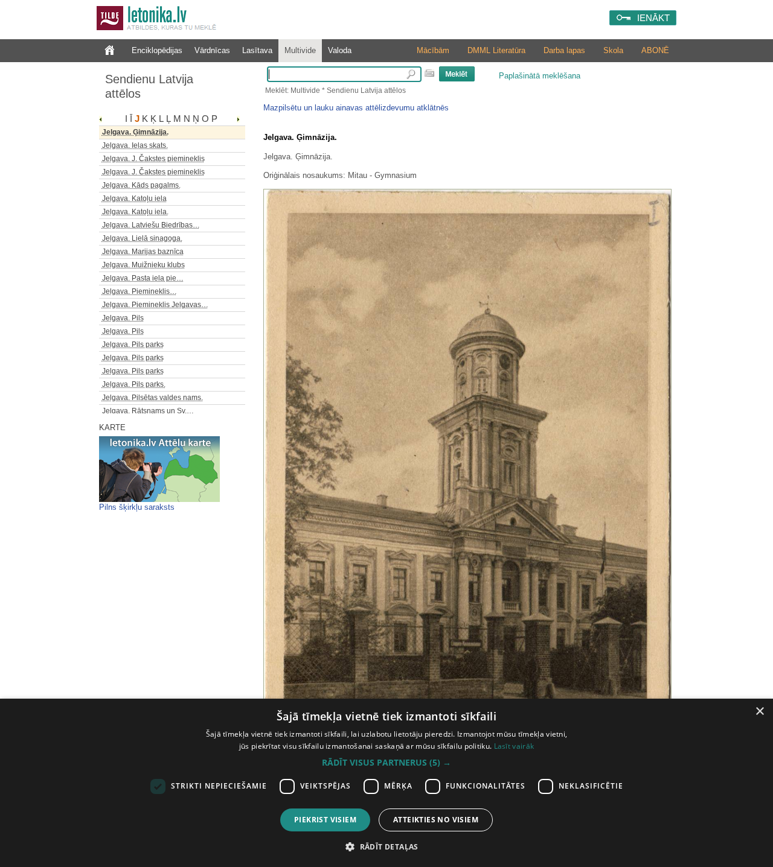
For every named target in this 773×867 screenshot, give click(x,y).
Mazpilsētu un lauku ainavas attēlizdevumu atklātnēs (356, 107)
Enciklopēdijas (157, 50)
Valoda (339, 50)
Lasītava (257, 50)
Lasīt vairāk (514, 746)
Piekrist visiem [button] (325, 820)
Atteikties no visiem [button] (435, 820)
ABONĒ (655, 50)
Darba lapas (564, 50)
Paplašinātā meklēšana (539, 75)
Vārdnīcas (212, 50)
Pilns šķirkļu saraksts (137, 507)
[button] (386, 762)
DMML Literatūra (496, 50)
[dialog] (386, 783)
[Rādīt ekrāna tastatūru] (429, 73)
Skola (613, 50)
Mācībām (433, 50)
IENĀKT (653, 18)
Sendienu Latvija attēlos (149, 86)
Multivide (300, 50)
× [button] (759, 711)
